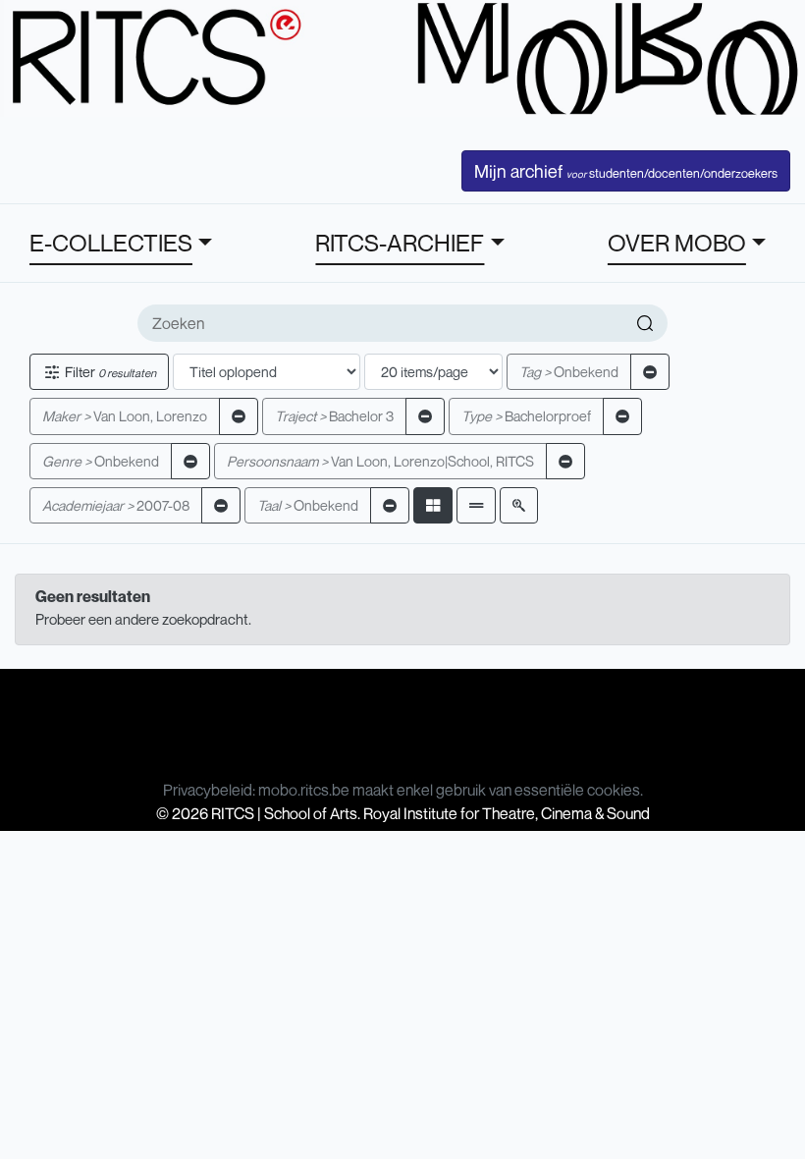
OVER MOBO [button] (677, 242)
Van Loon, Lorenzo (124, 416)
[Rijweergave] (476, 505)
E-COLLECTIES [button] (110, 242)
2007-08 (115, 505)
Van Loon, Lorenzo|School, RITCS (380, 461)
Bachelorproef (526, 416)
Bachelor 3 (334, 416)
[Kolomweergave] (433, 505)
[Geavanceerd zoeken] (519, 505)
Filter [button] (109, 371)
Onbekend (568, 371)
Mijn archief (626, 171)
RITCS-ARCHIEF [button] (399, 242)
